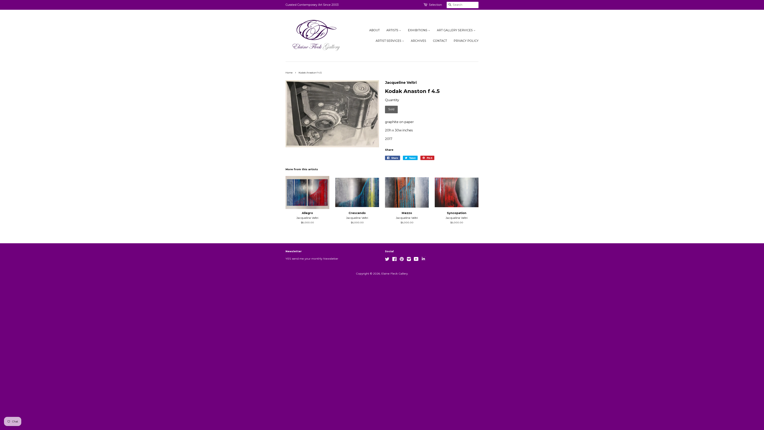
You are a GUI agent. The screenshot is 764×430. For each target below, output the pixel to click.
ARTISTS (392, 30)
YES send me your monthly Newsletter (312, 258)
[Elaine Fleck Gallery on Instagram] (409, 259)
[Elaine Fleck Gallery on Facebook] (394, 259)
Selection (435, 5)
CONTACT (440, 41)
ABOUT (374, 30)
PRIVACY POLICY (466, 41)
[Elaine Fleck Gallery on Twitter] (387, 259)
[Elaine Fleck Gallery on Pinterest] (402, 259)
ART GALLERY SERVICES (455, 30)
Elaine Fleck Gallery (394, 273)
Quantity (392, 100)
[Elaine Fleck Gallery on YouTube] (416, 259)
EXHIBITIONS (418, 30)
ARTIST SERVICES (389, 41)
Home (289, 72)
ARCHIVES (418, 41)
